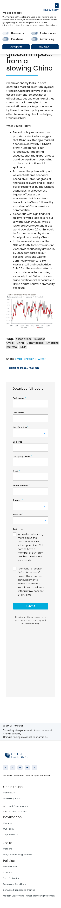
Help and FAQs (11, 834)
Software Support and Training (19, 890)
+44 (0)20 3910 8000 (17, 806)
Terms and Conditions (14, 884)
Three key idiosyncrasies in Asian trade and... (28, 730)
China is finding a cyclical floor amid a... (25, 737)
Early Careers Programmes (17, 854)
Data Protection (11, 878)
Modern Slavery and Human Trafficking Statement (29, 895)
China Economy (12, 733)
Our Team (8, 828)
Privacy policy (51, 10)
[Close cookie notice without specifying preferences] (57, 5)
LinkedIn (29, 359)
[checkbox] (5, 33)
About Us (8, 823)
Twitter (41, 359)
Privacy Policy (10, 866)
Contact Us (9, 792)
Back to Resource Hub (24, 368)
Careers (7, 848)
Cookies (7, 872)
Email (18, 359)
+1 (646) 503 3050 (18, 811)
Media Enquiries (11, 798)
